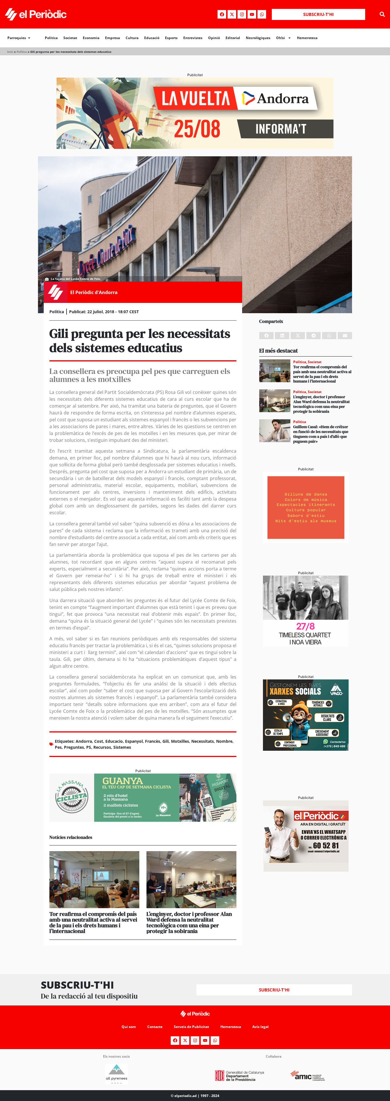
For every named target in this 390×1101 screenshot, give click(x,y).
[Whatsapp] (262, 14)
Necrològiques (258, 37)
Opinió (214, 37)
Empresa (112, 37)
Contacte (154, 1026)
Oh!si (280, 37)
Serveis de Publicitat (191, 1026)
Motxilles (180, 741)
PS (88, 747)
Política (51, 37)
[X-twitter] (232, 14)
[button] (382, 14)
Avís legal (260, 1026)
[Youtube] (252, 14)
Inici (10, 52)
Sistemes (122, 747)
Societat (70, 37)
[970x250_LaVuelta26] (195, 147)
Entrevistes (192, 37)
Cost (98, 741)
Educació (151, 37)
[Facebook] (222, 14)
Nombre (224, 741)
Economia (91, 37)
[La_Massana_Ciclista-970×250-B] (142, 820)
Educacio (114, 741)
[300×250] (306, 541)
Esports (171, 37)
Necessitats (202, 741)
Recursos (102, 747)
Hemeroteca (307, 37)
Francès (152, 741)
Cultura (132, 37)
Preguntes (74, 747)
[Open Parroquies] (29, 38)
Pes (58, 747)
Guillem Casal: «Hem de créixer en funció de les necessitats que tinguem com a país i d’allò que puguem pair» (320, 434)
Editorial (233, 37)
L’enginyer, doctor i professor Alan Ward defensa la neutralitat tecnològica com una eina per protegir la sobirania (189, 922)
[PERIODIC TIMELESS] (306, 645)
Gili (165, 741)
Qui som (129, 1026)
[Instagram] (242, 14)
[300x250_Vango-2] (306, 749)
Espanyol (134, 741)
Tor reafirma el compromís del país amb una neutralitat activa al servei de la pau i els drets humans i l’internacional (93, 922)
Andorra (84, 741)
